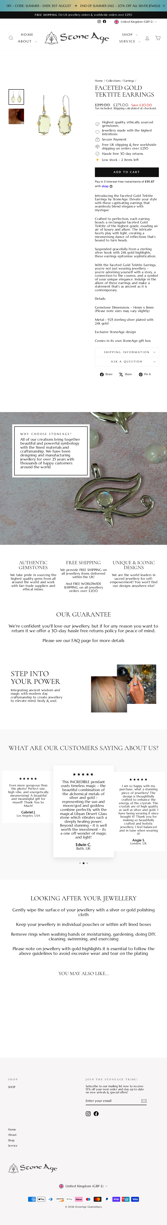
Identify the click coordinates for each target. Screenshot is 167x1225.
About (26, 41)
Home (27, 34)
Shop (128, 34)
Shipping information (127, 352)
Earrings (129, 80)
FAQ (75, 640)
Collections (113, 80)
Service (128, 41)
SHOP (11, 1087)
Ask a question (127, 361)
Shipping (119, 108)
